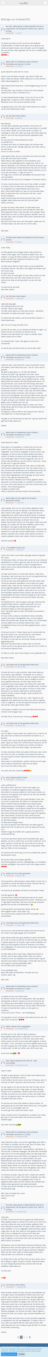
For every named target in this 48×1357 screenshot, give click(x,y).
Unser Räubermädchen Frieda (16, 777)
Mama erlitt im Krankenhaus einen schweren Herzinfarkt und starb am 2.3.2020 (22, 63)
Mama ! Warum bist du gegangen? (18, 1026)
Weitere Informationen (9, 1354)
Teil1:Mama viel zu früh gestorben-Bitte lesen (22, 665)
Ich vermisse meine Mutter (15, 1285)
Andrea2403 (10, 33)
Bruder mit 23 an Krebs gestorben (18, 873)
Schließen (22, 1354)
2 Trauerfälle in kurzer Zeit (15, 548)
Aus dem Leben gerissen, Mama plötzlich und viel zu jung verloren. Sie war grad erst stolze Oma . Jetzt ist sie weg (25, 28)
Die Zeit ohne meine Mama (16, 116)
